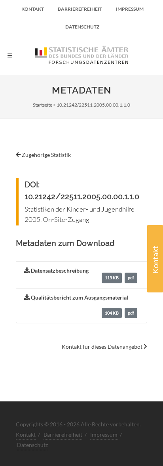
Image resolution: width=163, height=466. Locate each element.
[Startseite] (81, 55)
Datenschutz (82, 27)
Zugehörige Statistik (46, 154)
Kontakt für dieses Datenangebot (103, 346)
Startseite (42, 105)
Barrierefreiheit (80, 9)
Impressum (130, 9)
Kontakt (155, 260)
